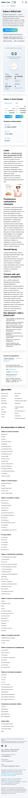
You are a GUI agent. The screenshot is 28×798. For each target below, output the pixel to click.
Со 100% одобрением (6, 569)
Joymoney (3, 407)
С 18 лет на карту (5, 684)
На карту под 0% (5, 640)
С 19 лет (3, 682)
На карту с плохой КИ (6, 581)
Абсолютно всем (5, 593)
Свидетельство (4, 781)
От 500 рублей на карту (7, 723)
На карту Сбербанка (6, 466)
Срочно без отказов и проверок (9, 564)
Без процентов (5, 503)
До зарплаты (4, 537)
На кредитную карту (6, 454)
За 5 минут (4, 625)
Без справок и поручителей (8, 657)
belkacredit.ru (12, 369)
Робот (2, 606)
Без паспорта (4, 650)
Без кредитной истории (7, 591)
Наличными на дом (6, 483)
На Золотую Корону (6, 441)
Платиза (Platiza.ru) (20, 411)
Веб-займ (3, 400)
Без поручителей (5, 667)
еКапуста (3, 398)
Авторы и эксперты (14, 749)
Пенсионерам (4, 692)
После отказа (4, 579)
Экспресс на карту (6, 603)
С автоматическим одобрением (9, 574)
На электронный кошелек (7, 471)
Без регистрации (5, 662)
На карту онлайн (5, 476)
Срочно (3, 601)
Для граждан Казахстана (7, 699)
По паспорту (4, 655)
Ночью (3, 608)
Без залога (4, 527)
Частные (3, 706)
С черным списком (6, 571)
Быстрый (3, 630)
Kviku (2, 409)
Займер (16, 396)
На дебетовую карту (6, 488)
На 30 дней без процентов (7, 515)
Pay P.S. (3, 416)
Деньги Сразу (4, 393)
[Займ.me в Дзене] (2, 746)
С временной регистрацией (8, 638)
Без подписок (4, 525)
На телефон (4, 473)
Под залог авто (5, 508)
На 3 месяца (4, 544)
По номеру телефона (6, 468)
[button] (22, 2)
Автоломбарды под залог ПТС (9, 530)
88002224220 (14, 372)
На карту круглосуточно (7, 613)
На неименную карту (6, 449)
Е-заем (3, 414)
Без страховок (5, 520)
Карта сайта (14, 751)
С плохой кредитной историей (8, 557)
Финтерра (3, 412)
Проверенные (4, 709)
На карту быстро (5, 615)
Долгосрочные (5, 549)
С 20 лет (3, 679)
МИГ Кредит (18, 393)
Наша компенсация (6, 751)
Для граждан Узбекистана (8, 696)
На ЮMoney (4, 444)
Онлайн (3, 436)
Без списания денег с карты (8, 522)
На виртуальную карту (7, 451)
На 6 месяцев (4, 542)
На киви (3, 485)
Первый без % (4, 510)
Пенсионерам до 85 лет (7, 687)
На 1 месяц (4, 547)
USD (12, 1)
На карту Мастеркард (6, 493)
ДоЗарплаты (4, 396)
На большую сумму (6, 728)
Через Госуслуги (5, 652)
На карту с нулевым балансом (9, 584)
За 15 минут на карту (6, 628)
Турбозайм (17, 403)
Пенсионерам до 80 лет (7, 689)
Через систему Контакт (7, 463)
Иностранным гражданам (7, 694)
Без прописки (4, 665)
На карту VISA (4, 490)
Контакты (7, 749)
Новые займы (4, 711)
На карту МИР (4, 456)
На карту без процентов (7, 512)
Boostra (17, 413)
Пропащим (4, 576)
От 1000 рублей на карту (7, 726)
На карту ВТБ (4, 461)
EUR (12, 2)
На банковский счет (6, 446)
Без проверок (4, 588)
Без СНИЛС (4, 660)
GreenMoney (18, 415)
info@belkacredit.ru (11, 376)
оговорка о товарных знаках (13, 780)
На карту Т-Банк (5, 458)
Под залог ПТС (5, 500)
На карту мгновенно (6, 611)
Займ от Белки (8, 103)
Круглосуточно (5, 620)
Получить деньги (10, 30)
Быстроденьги (18, 398)
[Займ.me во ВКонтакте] (6, 746)
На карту (3, 439)
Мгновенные (4, 618)
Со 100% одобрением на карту (8, 566)
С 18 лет (3, 642)
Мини (2, 731)
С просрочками (5, 559)
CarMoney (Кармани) (20, 418)
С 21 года (3, 677)
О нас (2, 749)
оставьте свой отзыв (14, 58)
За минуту (3, 623)
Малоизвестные (5, 714)
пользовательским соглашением (8, 775)
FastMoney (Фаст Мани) (21, 400)
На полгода (4, 539)
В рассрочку (4, 517)
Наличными (4, 434)
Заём (16, 103)
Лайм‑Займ (4, 403)
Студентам (4, 674)
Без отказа (4, 561)
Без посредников (5, 716)
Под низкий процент (6, 505)
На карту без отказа (6, 586)
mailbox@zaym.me (7, 756)
